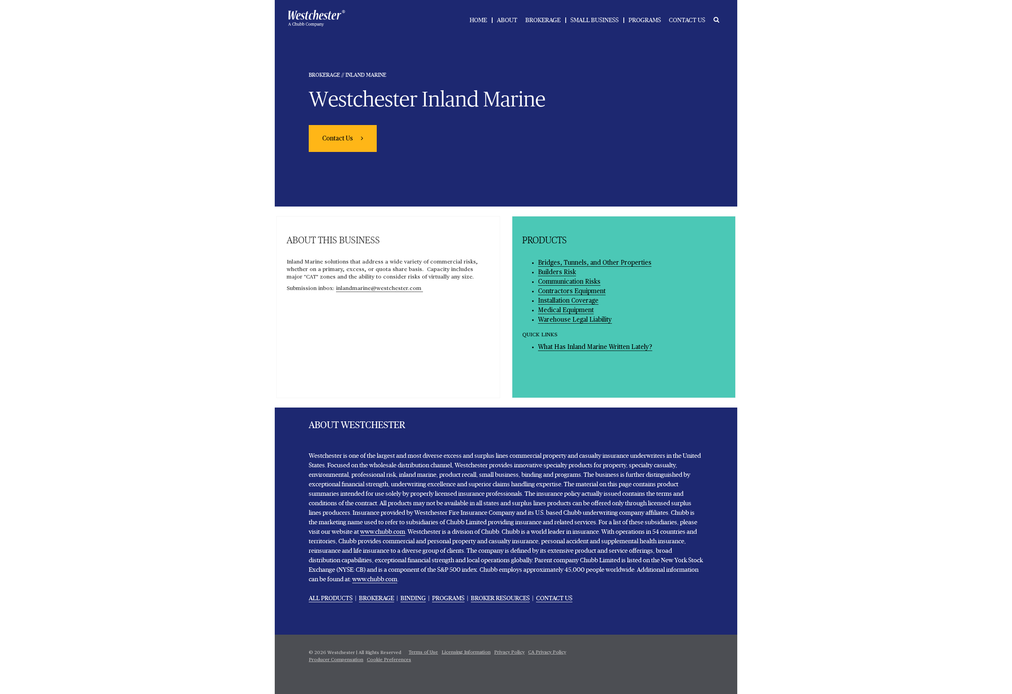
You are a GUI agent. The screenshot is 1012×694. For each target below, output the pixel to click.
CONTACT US (687, 20)
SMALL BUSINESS (594, 20)
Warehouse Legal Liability (575, 320)
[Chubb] (316, 18)
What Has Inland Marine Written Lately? (595, 347)
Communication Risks (569, 282)
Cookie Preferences (389, 660)
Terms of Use (423, 652)
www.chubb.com (382, 532)
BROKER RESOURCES (500, 598)
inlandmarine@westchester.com (379, 288)
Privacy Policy (509, 652)
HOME (478, 20)
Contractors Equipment (572, 291)
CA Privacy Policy (547, 652)
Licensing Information (466, 652)
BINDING (413, 598)
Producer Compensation (336, 660)
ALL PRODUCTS (331, 598)
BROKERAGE (543, 20)
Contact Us (338, 139)
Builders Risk (557, 272)
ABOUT (507, 20)
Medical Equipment (566, 310)
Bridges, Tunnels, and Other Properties (594, 263)
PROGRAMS (645, 20)
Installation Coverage (568, 301)
